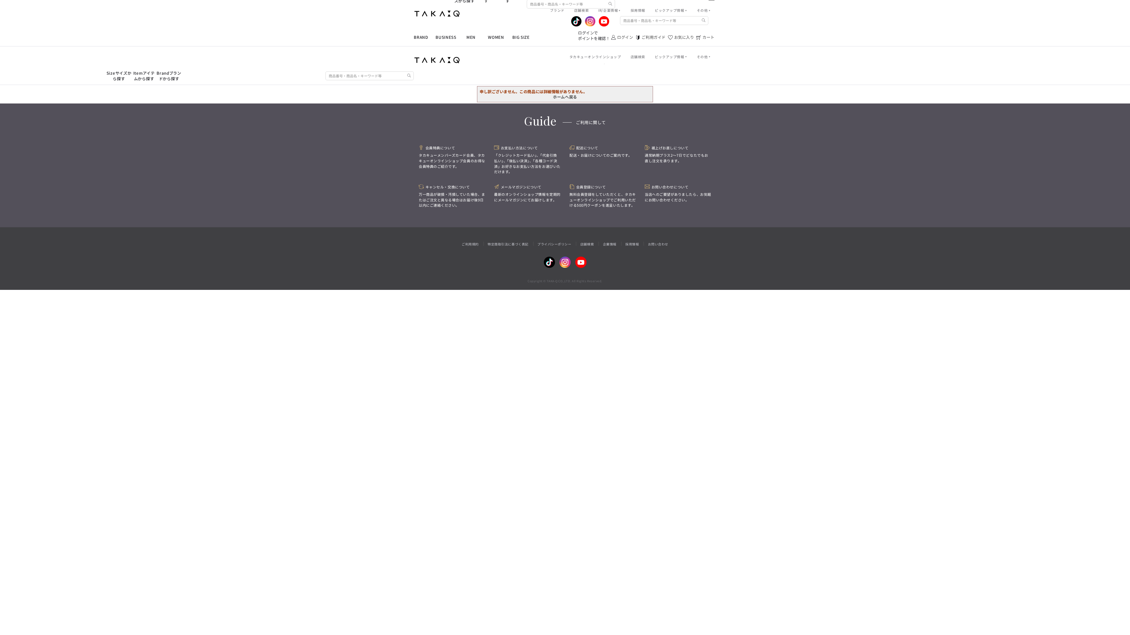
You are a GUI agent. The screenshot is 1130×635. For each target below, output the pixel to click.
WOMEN (496, 37)
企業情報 (609, 244)
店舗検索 (587, 244)
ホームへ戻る (565, 97)
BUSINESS (446, 37)
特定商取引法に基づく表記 (508, 244)
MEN (471, 37)
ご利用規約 (470, 244)
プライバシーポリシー (554, 244)
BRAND (421, 37)
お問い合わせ (658, 244)
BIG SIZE (520, 37)
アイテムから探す (144, 75)
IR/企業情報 (608, 10)
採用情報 (632, 244)
